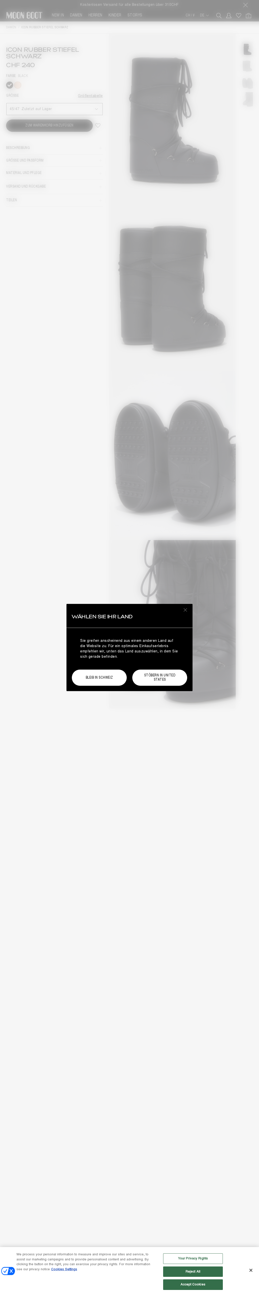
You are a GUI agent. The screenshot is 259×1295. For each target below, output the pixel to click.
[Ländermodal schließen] (185, 609)
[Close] (250, 1270)
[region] (129, 1271)
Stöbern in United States (160, 677)
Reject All (193, 1271)
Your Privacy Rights (193, 1258)
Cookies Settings (64, 1269)
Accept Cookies (193, 1284)
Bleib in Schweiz (99, 677)
